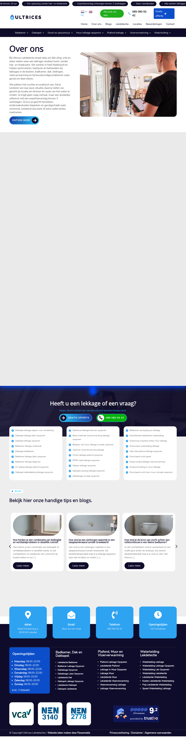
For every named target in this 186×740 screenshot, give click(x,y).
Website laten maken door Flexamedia (69, 732)
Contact (170, 24)
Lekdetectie (122, 24)
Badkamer (20, 33)
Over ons (96, 24)
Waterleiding (161, 33)
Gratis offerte (159, 14)
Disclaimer (137, 732)
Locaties (137, 24)
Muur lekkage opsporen (88, 33)
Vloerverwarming (139, 33)
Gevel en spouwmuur (59, 33)
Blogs (108, 24)
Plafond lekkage (115, 33)
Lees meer (23, 565)
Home (84, 24)
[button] (9, 546)
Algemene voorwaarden (158, 732)
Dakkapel (37, 33)
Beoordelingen (154, 24)
